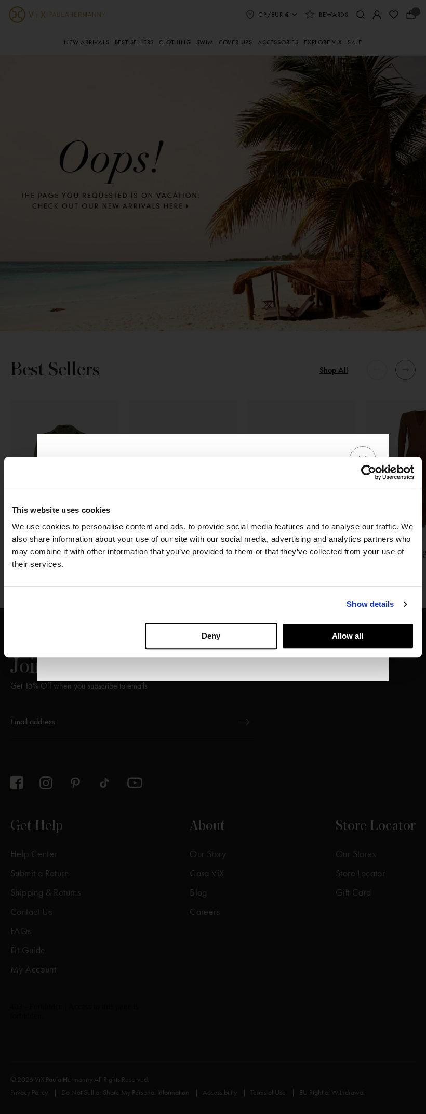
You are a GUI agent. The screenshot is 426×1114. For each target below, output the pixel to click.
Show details (370, 604)
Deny (211, 635)
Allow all (347, 635)
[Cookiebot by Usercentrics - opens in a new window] (368, 472)
